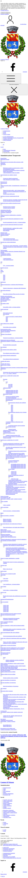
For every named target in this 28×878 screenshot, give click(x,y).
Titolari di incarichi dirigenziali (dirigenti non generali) (12, 224)
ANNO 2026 (6, 605)
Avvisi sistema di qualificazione (14, 480)
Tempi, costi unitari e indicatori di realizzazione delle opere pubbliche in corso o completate (15, 642)
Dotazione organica (5, 235)
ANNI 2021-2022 (14, 478)
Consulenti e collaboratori (6, 212)
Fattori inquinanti (4, 664)
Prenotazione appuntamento (9, 848)
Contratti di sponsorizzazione (9, 432)
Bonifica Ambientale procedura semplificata (15, 660)
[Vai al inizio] (1, 742)
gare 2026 (10, 384)
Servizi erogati (6, 151)
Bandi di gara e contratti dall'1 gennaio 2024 (10, 375)
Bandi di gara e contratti (5, 365)
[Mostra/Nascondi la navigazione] (11, 78)
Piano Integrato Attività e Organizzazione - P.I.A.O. (13, 708)
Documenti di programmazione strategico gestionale (13, 170)
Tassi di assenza (4, 250)
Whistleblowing (6, 707)
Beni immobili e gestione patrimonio (8, 532)
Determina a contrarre (12, 461)
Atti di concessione (4, 507)
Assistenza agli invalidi (8, 139)
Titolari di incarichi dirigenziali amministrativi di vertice (12, 218)
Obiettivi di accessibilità (8, 716)
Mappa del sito (4, 874)
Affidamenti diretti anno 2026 (12, 390)
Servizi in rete (3, 592)
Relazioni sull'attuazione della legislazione (9, 667)
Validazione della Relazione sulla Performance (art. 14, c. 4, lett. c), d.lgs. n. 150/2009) (16, 550)
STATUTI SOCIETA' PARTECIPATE (14, 316)
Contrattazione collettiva (5, 253)
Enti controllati (4, 300)
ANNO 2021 (6, 611)
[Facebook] (3, 144)
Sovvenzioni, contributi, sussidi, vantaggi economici (11, 498)
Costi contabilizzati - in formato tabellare (11, 584)
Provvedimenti (6, 314)
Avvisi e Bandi (11, 469)
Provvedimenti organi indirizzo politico (9, 349)
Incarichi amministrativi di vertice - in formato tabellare (14, 222)
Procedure (5, 379)
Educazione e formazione (8, 810)
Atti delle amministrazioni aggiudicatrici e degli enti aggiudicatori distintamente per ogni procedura (13, 444)
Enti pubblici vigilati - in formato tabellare (11, 307)
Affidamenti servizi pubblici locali (10, 430)
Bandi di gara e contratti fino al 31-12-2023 (9, 440)
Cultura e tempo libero (7, 801)
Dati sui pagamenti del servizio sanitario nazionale (11, 613)
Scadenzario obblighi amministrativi (10, 178)
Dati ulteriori (3, 719)
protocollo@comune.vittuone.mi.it (10, 844)
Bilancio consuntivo (7, 520)
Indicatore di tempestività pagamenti (8, 614)
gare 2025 (10, 385)
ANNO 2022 (13, 471)
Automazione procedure (11, 426)
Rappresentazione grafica (6, 329)
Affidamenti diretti (7, 388)
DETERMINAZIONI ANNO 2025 (18, 467)
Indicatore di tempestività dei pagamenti (11, 618)
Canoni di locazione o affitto (6, 535)
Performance (3, 282)
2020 (7, 317)
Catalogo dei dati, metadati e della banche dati (12, 715)
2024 (4, 276)
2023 (4, 277)
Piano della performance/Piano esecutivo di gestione (13, 294)
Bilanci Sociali (4, 529)
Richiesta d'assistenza (7, 851)
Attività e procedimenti (5, 331)
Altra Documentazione (10, 494)
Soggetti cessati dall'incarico (9, 193)
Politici (4, 792)
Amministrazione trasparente (9, 853)
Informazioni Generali (7, 394)
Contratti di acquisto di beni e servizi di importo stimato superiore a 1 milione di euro (15, 490)
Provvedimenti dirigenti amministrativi (8, 355)
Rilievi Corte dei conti (7, 569)
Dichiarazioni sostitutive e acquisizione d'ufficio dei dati (12, 341)
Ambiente (5, 813)
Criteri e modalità (4, 501)
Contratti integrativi (7, 258)
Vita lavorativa (6, 802)
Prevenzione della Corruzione (7, 691)
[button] (6, 130)
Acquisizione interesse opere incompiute (16, 425)
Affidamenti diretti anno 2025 (12, 391)
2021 (4, 279)
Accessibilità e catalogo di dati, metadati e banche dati (12, 712)
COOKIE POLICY (5, 10)
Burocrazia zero (4, 181)
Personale (2, 216)
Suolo (4, 657)
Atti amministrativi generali (8, 169)
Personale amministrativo (8, 793)
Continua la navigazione (5, 12)
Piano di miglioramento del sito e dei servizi (12, 857)
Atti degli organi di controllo (9, 207)
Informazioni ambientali (5, 650)
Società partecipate (4, 309)
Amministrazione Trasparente (9, 150)
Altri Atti (7, 556)
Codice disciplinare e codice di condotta (11, 172)
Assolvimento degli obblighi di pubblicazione (15, 547)
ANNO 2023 (13, 472)
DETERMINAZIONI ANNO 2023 (18, 464)
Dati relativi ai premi (5, 298)
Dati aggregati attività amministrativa (8, 330)
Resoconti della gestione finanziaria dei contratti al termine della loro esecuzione (16, 492)
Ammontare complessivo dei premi (8, 297)
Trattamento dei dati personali (7, 720)
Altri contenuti (3, 688)
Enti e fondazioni (6, 791)
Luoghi (4, 829)
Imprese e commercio (7, 803)
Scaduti (2, 271)
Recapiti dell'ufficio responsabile (9, 344)
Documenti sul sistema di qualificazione (14, 398)
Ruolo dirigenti (6, 230)
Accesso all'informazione (8, 136)
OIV (1, 262)
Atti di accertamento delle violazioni (10, 706)
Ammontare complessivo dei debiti (10, 619)
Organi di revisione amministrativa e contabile (10, 558)
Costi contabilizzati (4, 580)
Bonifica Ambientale (10, 661)
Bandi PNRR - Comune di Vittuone (8, 721)
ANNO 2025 (6, 606)
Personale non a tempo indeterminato (8, 242)
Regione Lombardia (5, 14)
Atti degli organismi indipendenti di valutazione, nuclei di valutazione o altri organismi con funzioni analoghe (15, 545)
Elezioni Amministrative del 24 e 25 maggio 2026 (13, 137)
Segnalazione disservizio (8, 849)
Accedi (2, 147)
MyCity (3, 876)
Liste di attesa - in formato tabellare (10, 590)
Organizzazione (4, 183)
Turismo (5, 806)
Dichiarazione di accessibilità (9, 856)
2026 (12, 411)
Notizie (4, 822)
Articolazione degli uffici (6, 210)
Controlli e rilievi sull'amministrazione (8, 536)
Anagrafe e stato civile (7, 799)
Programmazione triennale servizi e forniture (17, 412)
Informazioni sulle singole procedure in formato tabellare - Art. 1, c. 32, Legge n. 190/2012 (15, 373)
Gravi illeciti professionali (11, 397)
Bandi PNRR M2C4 (7, 726)
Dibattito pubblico (7, 431)
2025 (4, 275)
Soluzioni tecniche (12, 429)
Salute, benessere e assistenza (9, 815)
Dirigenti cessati (4, 232)
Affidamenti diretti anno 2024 (12, 392)
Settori (4, 788)
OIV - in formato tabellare (8, 265)
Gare (7, 381)
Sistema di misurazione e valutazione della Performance (12, 284)
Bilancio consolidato (7, 521)
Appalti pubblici (6, 804)
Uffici (4, 790)
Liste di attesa (3, 586)
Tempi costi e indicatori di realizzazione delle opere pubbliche (13, 638)
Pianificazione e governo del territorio (8, 645)
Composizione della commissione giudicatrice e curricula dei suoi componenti (15, 488)
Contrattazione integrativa (6, 255)
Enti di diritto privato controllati (7, 323)
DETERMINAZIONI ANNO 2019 (18, 465)
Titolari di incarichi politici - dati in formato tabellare (13, 190)
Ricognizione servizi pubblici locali (8, 728)
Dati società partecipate (8, 312)
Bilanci (2, 513)
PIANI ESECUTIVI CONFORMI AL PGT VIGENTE (12, 649)
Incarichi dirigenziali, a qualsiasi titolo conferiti (12, 228)
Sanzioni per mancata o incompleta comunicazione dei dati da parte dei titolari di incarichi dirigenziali (15, 200)
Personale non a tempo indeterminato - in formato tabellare (15, 245)
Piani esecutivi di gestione (6, 530)
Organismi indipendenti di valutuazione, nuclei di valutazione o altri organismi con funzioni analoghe (13, 540)
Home (4, 149)
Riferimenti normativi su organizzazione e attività (13, 168)
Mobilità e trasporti (7, 808)
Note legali (5, 855)
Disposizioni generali (5, 159)
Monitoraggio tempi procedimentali (8, 340)
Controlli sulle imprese (5, 361)
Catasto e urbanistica (7, 805)
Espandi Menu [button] (4, 158)
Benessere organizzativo (5, 299)
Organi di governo (7, 787)
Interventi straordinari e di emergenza (8, 680)
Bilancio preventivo (7, 519)
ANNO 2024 (13, 474)
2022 (4, 278)
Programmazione (9, 400)
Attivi (2, 270)
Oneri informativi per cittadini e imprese (9, 174)
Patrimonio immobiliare (5, 534)
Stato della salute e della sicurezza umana (9, 668)
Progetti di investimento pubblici (12, 396)
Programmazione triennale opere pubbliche (17, 402)
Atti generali (3, 164)
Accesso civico (4, 710)
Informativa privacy (7, 854)
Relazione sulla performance (6, 296)
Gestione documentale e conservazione (8, 729)
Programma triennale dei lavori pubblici (16, 453)
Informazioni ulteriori (12, 483)
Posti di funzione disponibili (9, 229)
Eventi (4, 831)
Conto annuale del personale (9, 238)
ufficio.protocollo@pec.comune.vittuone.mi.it (12, 845)
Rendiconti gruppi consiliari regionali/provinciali (10, 203)
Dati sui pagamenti (4, 601)
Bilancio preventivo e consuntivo (7, 515)
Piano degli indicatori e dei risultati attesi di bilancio (11, 523)
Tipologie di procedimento (6, 334)
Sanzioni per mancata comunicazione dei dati (10, 196)
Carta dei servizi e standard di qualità (8, 573)
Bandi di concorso (4, 267)
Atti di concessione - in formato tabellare (11, 510)
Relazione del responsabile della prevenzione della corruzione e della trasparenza (13, 702)
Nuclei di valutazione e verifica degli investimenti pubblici (12, 625)
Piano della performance (5, 290)
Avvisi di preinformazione (13, 460)
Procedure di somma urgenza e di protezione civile (13, 436)
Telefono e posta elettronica (6, 211)
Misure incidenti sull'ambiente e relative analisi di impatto (12, 663)
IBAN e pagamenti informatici (7, 621)
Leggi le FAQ (6, 847)
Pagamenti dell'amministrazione (7, 599)
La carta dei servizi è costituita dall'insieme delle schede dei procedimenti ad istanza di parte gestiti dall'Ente (14, 736)
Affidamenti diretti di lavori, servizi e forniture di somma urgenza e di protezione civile (17, 482)
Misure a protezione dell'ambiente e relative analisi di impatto (13, 665)
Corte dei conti (4, 565)
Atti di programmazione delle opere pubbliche (10, 632)
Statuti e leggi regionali (8, 171)
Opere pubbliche (4, 623)
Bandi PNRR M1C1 (7, 725)
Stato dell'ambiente (4, 653)
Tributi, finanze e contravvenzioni (10, 812)
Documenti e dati (6, 794)
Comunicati (5, 823)
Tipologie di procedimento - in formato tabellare (13, 337)
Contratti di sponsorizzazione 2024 (13, 435)
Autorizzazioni (6, 816)
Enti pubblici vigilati (5, 303)
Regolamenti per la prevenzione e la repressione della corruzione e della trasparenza (14, 700)
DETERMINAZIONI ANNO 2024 (18, 466)
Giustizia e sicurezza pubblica (9, 811)
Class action (3, 574)
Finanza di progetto (7, 437)
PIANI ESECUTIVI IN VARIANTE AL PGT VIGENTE (13, 647)
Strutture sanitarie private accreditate (8, 671)
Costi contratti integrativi (8, 259)
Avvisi (4, 824)
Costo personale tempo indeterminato (10, 239)
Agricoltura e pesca (7, 817)
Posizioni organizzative (5, 233)
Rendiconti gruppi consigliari (9, 206)
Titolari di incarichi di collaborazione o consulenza (11, 215)
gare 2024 (10, 386)
